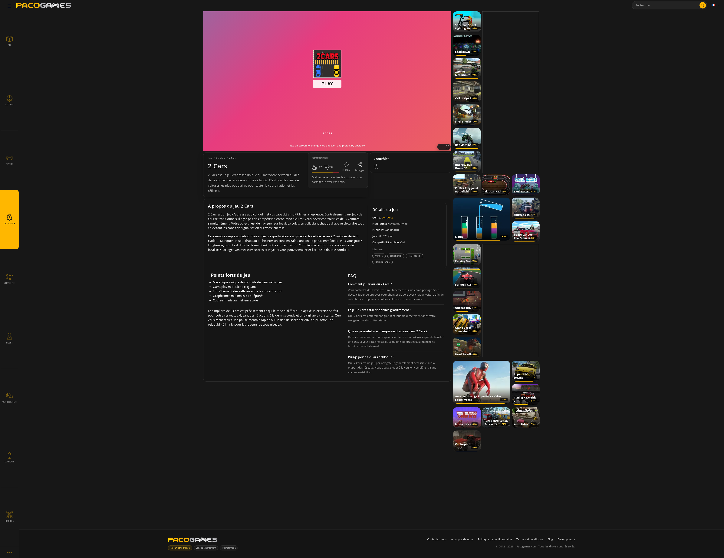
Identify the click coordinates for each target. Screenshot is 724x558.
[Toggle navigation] (9, 6)
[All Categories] (9, 552)
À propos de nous (462, 539)
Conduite (387, 217)
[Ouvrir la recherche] (702, 5)
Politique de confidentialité (495, 539)
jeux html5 (395, 255)
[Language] (715, 5)
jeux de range (382, 261)
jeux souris (414, 255)
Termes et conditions (529, 539)
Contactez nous (437, 539)
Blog (550, 539)
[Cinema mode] (440, 147)
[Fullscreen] (447, 147)
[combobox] (669, 5)
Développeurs (566, 539)
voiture (379, 255)
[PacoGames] (193, 540)
